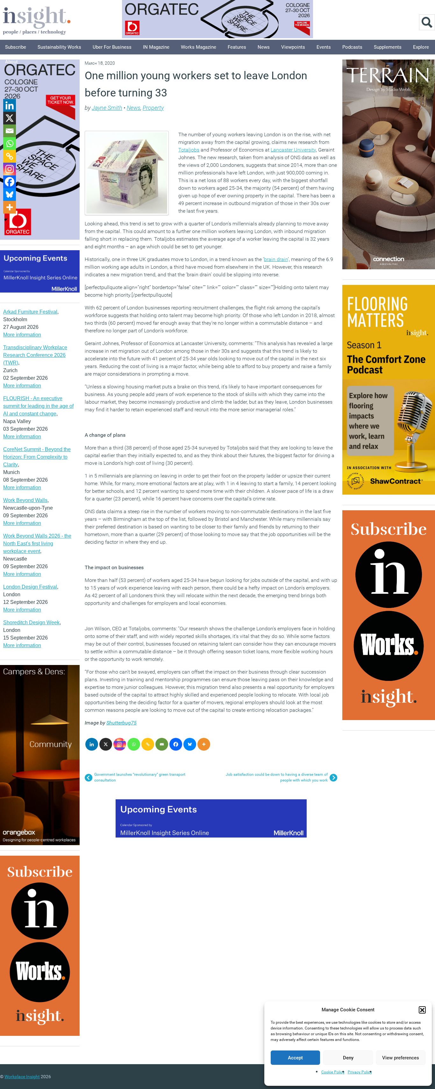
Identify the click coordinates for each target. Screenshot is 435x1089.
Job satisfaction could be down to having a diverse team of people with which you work (277, 777)
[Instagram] (119, 744)
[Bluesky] (189, 744)
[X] (105, 744)
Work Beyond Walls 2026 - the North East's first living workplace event (37, 543)
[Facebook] (175, 744)
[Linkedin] (91, 744)
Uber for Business (112, 47)
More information (22, 334)
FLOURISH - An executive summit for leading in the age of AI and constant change (38, 406)
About (11, 62)
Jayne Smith (107, 107)
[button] (422, 1010)
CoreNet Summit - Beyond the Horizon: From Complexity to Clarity (37, 457)
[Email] (161, 744)
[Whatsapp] (133, 744)
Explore (421, 47)
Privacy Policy (360, 1072)
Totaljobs (188, 150)
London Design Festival (30, 587)
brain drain (276, 259)
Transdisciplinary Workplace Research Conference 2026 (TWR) (35, 355)
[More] (203, 744)
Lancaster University (293, 150)
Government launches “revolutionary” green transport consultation (139, 777)
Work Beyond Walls (25, 500)
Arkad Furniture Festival (30, 312)
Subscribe (15, 47)
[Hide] (5, 219)
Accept (295, 1058)
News (264, 47)
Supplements (388, 47)
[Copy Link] (147, 744)
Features (237, 47)
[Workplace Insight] (36, 20)
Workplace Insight (22, 1076)
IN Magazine (156, 47)
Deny (348, 1058)
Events (324, 47)
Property (153, 107)
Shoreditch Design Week (31, 622)
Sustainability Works (59, 47)
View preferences (400, 1058)
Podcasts (352, 47)
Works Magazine (198, 47)
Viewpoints (293, 47)
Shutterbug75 (121, 723)
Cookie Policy (333, 1072)
